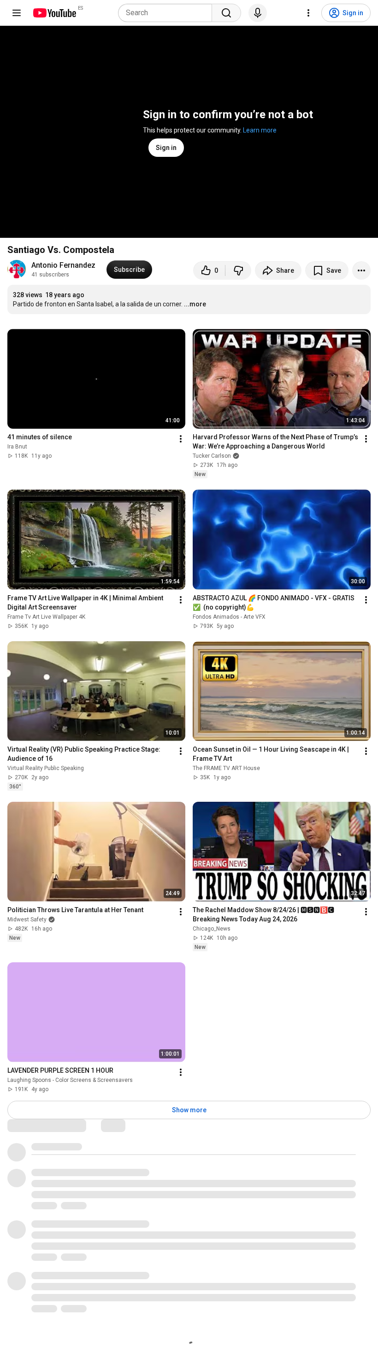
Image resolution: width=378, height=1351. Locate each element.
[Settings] (308, 12)
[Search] (226, 13)
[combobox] (168, 12)
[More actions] (361, 270)
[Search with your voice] (257, 13)
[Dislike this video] (238, 270)
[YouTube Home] (54, 13)
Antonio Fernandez (63, 265)
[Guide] (16, 12)
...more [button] (195, 304)
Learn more (260, 130)
